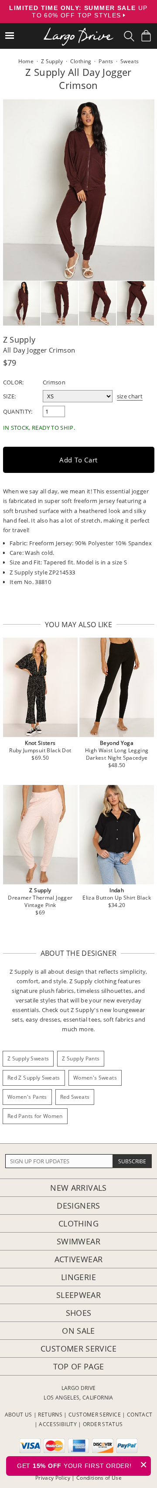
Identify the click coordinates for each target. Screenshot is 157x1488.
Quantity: (18, 411)
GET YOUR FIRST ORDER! (82, 1464)
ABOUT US (18, 1414)
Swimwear (78, 1241)
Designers (78, 1205)
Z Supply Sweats (28, 1058)
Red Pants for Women (35, 1116)
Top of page (78, 1366)
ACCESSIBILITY (58, 1424)
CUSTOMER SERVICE (94, 1414)
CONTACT (140, 1414)
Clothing (78, 1223)
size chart (130, 396)
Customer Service (78, 1348)
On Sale (78, 1330)
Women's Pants (27, 1097)
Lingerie (78, 1277)
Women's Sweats (95, 1077)
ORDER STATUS (103, 1424)
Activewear (79, 1259)
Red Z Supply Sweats (33, 1077)
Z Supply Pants (80, 1058)
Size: (9, 396)
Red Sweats (75, 1097)
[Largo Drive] (78, 30)
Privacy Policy (52, 1477)
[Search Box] (129, 36)
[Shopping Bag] (146, 35)
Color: (13, 382)
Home (26, 61)
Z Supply (19, 339)
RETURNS (50, 1414)
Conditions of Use (99, 1477)
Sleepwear (78, 1295)
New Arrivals (78, 1187)
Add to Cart (78, 459)
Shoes (79, 1313)
